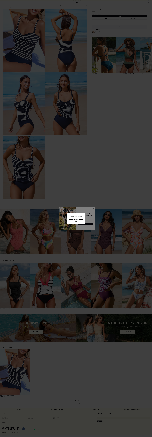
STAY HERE (76, 221)
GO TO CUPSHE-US (76, 219)
